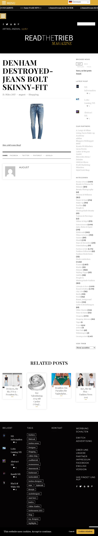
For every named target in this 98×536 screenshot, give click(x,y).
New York (80, 330)
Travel (78, 325)
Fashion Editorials (83, 251)
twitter (25, 155)
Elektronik (80, 232)
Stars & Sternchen (83, 243)
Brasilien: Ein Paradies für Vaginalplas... (61, 391)
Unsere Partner (81, 455)
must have (32, 498)
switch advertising (84, 439)
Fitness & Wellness (84, 195)
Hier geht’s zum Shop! (12, 145)
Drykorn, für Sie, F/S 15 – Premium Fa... (12, 391)
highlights (32, 523)
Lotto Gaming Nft (16, 450)
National (31, 439)
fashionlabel (33, 477)
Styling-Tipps (82, 272)
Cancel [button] (71, 531)
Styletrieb (39, 485)
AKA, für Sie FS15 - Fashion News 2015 (85, 393)
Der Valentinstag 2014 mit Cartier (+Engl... (37, 399)
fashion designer (35, 481)
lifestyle (31, 490)
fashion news (33, 443)
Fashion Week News (84, 254)
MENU (11, 3)
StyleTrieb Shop (82, 170)
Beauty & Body (81, 182)
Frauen (79, 265)
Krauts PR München (84, 146)
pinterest (37, 155)
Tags (89, 67)
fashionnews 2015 (35, 511)
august (22, 94)
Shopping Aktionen (83, 319)
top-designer (33, 519)
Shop (30, 515)
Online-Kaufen (34, 506)
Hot (79, 64)
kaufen (31, 502)
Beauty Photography (84, 189)
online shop (33, 456)
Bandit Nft (15, 474)
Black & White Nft (15, 485)
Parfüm (79, 205)
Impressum (83, 459)
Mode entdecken (83, 259)
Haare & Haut (81, 200)
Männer (79, 270)
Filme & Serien (82, 235)
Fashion (31, 435)
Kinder (79, 267)
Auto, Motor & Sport (84, 227)
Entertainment (81, 225)
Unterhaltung (81, 246)
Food (78, 297)
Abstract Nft (15, 463)
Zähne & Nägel (82, 221)
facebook (14, 155)
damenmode (33, 468)
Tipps (78, 322)
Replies (80, 67)
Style (30, 485)
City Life (79, 291)
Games (79, 238)
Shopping (34, 94)
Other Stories (81, 310)
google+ (49, 155)
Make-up (80, 203)
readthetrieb (33, 460)
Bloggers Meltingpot (85, 141)
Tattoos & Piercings (84, 216)
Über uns (82, 450)
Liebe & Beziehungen (85, 305)
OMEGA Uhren (82, 162)
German (76, 2)
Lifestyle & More (82, 286)
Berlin (78, 294)
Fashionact (32, 473)
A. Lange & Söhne (83, 130)
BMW (78, 144)
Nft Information (16, 438)
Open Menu (3, 16)
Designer (32, 447)
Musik (78, 240)
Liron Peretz (81, 149)
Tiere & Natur (81, 313)
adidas (79, 138)
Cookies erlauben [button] (85, 531)
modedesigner (34, 494)
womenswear (33, 464)
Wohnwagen (81, 333)
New (86, 64)
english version (81, 468)
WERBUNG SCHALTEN (82, 430)
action (78, 328)
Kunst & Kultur (82, 289)
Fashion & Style (82, 249)
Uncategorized (81, 336)
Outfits (79, 275)
